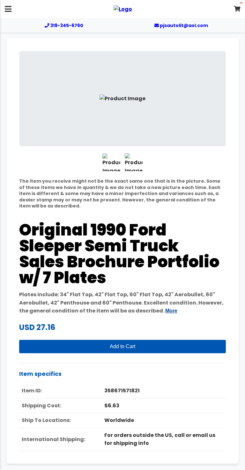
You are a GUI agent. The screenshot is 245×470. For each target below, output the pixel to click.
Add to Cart (122, 346)
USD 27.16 (37, 327)
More (171, 310)
